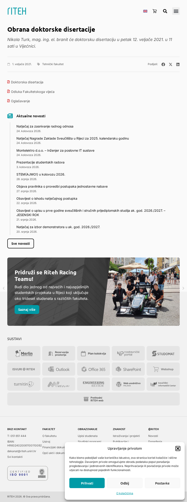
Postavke (162, 483)
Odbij (124, 483)
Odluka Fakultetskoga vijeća (33, 92)
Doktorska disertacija (27, 82)
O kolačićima (124, 493)
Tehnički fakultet (53, 64)
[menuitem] (145, 11)
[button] (178, 448)
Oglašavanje (20, 101)
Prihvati (87, 483)
